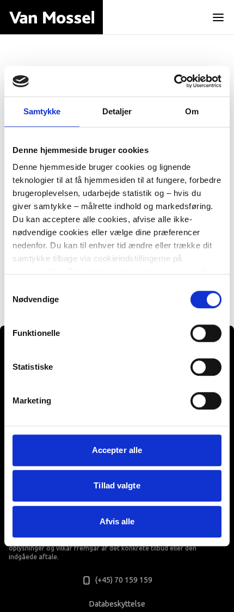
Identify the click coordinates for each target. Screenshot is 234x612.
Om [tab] (192, 111)
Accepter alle (117, 450)
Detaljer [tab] (117, 111)
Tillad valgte (117, 485)
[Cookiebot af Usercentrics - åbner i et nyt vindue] (173, 81)
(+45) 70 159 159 (123, 580)
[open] (218, 17)
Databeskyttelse (117, 604)
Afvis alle (117, 521)
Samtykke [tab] (42, 111)
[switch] (205, 333)
